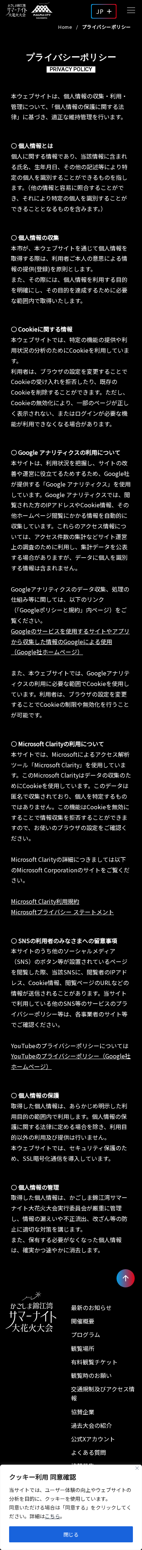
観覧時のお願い (91, 1375)
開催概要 (82, 1321)
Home (65, 26)
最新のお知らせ (91, 1307)
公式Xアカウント (93, 1438)
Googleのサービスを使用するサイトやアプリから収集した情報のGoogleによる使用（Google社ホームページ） (70, 641)
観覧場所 (82, 1348)
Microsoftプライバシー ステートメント (62, 911)
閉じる (71, 1534)
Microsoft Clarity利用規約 (45, 901)
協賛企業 (82, 1411)
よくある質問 (88, 1452)
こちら (52, 1516)
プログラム (85, 1334)
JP (99, 11)
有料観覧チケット (94, 1361)
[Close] (137, 1468)
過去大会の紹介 (91, 1425)
